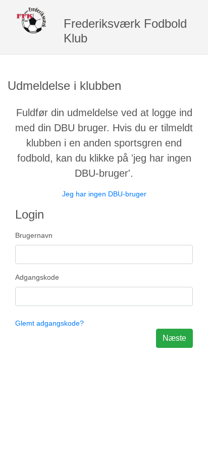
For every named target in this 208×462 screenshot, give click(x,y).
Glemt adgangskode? (49, 323)
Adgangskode (37, 277)
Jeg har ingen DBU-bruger (104, 194)
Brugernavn (34, 235)
